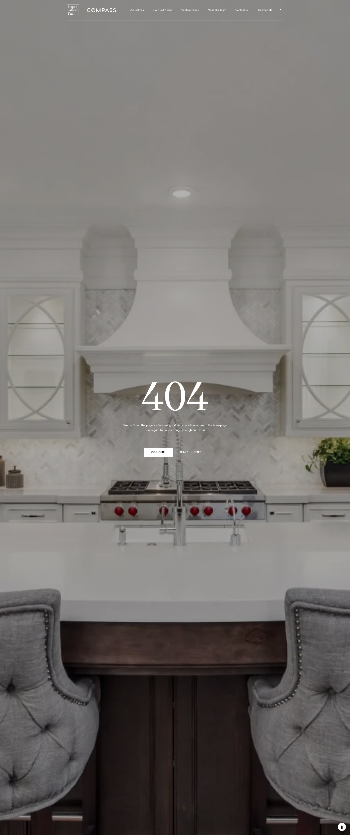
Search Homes (190, 452)
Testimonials (265, 10)
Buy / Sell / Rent (162, 10)
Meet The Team (217, 10)
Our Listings (137, 10)
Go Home (158, 452)
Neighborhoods (190, 10)
